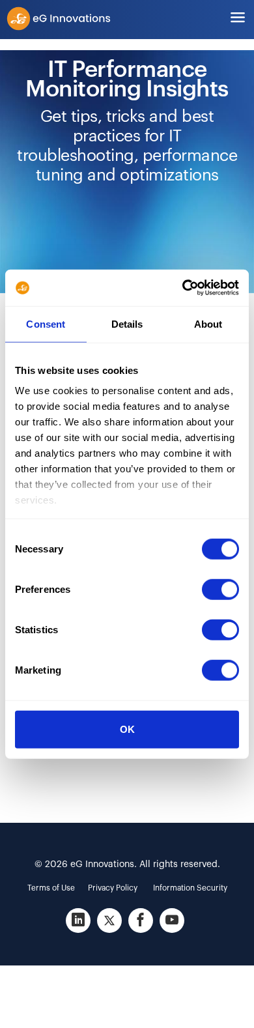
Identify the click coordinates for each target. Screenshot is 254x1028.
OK (127, 728)
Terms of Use (51, 888)
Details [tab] (127, 323)
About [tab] (208, 323)
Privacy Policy (112, 888)
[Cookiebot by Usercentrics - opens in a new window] (182, 287)
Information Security (190, 888)
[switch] (220, 588)
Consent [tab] (45, 323)
